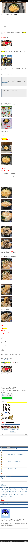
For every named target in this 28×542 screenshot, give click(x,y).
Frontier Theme (26, 541)
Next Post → (26, 434)
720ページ (15, 493)
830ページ (18, 494)
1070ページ (5, 496)
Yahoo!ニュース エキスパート (4, 485)
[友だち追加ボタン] (7, 399)
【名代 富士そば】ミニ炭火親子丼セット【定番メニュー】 (8, 430)
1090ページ (11, 496)
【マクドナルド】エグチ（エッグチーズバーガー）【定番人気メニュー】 (15, 461)
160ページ (24, 489)
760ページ (26, 493)
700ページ (10, 493)
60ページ (25, 488)
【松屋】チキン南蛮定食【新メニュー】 (12, 468)
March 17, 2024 (4, 84)
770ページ (2, 494)
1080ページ (8, 496)
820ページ (15, 494)
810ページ (12, 494)
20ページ (15, 488)
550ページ (23, 492)
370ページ (2, 491)
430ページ (18, 491)
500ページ (10, 492)
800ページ (10, 494)
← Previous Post (2, 434)
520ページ (15, 492)
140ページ (19, 489)
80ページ (3, 489)
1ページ (1, 488)
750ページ (23, 493)
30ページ (17, 488)
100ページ (8, 489)
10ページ (12, 488)
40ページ (20, 488)
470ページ (2, 492)
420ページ (15, 491)
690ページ (7, 493)
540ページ (21, 492)
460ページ (26, 491)
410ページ (12, 491)
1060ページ (2, 496)
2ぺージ (3, 488)
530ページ (18, 492)
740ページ (21, 493)
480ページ (4, 492)
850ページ (23, 494)
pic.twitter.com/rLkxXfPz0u (5, 82)
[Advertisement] (14, 21)
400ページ (10, 491)
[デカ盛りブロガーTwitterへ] (5, 517)
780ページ (4, 494)
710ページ (12, 493)
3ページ (6, 488)
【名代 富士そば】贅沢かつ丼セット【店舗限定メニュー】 (18, 430)
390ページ (7, 491)
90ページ (5, 489)
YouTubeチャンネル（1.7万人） (4, 477)
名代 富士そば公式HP (4, 355)
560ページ (26, 492)
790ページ (7, 494)
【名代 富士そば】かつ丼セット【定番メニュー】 (2, 430)
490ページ (7, 492)
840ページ (21, 494)
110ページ (11, 489)
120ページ (13, 489)
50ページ (22, 488)
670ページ (2, 493)
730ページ (18, 493)
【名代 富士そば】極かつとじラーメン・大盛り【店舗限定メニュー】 (14, 430)
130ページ (16, 489)
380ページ (4, 491)
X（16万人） (2, 478)
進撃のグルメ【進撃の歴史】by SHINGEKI (6, 359)
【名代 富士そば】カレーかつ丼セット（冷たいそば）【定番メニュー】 (11, 430)
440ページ (21, 491)
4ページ (8, 488)
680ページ (4, 493)
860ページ (26, 494)
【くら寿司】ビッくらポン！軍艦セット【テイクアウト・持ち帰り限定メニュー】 (16, 454)
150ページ (22, 489)
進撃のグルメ (2, 0)
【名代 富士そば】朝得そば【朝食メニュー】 (10, 14)
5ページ (10, 488)
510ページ (12, 492)
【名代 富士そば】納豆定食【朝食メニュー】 (5, 430)
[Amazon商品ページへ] (7, 419)
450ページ (23, 491)
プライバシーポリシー (3, 484)
